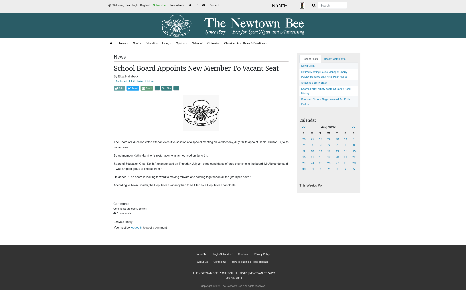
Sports (137, 43)
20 (337, 157)
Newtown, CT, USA (279, 5)
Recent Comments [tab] (334, 59)
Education (151, 43)
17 (312, 157)
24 (312, 163)
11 (320, 151)
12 (329, 151)
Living (165, 43)
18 (320, 157)
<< (304, 127)
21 (345, 157)
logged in (137, 227)
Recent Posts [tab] (310, 59)
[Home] (112, 43)
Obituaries (213, 43)
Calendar (197, 43)
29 (329, 139)
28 (320, 139)
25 (320, 163)
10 (312, 151)
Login (135, 5)
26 (304, 139)
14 (345, 151)
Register (145, 5)
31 (345, 139)
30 (337, 139)
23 (304, 163)
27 (312, 139)
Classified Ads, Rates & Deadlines (244, 43)
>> (353, 127)
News (122, 43)
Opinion (180, 43)
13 (337, 151)
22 (354, 157)
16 (304, 157)
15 (354, 151)
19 (329, 157)
